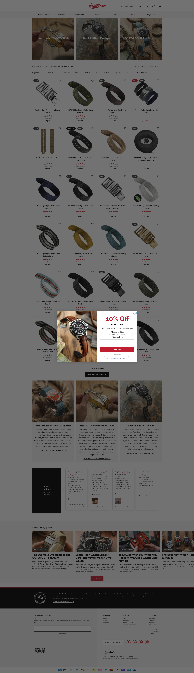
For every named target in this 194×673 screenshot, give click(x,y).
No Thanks (117, 354)
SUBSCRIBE (117, 349)
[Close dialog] (135, 313)
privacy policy (114, 358)
